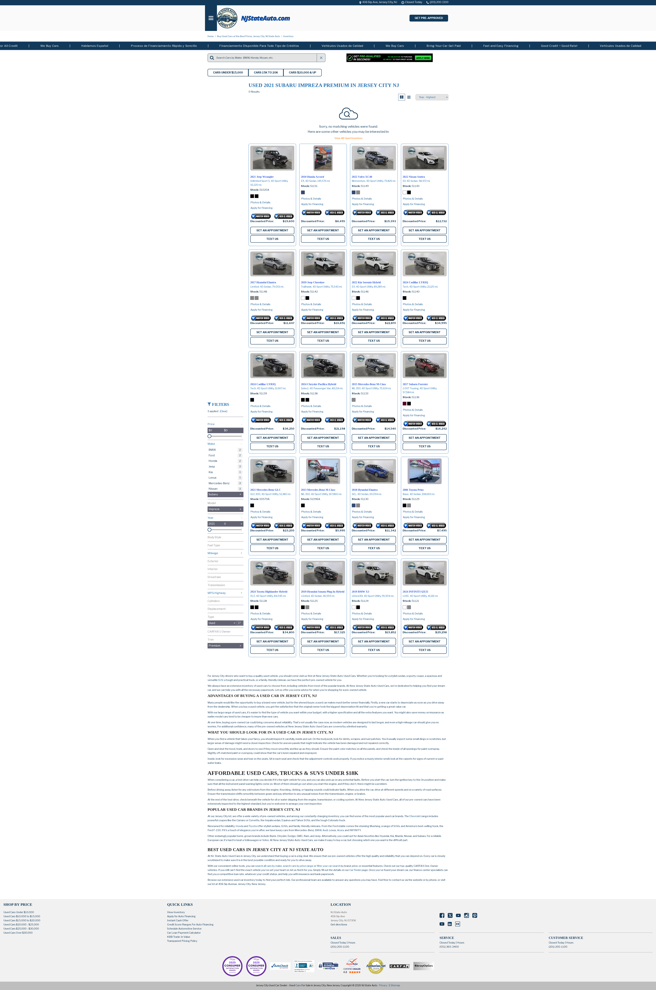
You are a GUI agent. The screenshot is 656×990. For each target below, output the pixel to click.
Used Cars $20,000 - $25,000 (21, 924)
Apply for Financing (261, 207)
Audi (325, 830)
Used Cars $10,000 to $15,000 (21, 916)
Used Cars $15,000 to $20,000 (21, 920)
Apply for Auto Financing (181, 916)
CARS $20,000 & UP (302, 72)
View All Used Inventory (348, 138)
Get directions (339, 924)
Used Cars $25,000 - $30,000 (21, 928)
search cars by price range (298, 865)
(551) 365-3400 (449, 946)
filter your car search (328, 865)
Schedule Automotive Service (184, 928)
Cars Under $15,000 (228, 72)
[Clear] (223, 411)
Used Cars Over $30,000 (18, 932)
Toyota (253, 826)
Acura (340, 830)
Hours (351, 942)
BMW (318, 830)
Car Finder (355, 870)
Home (211, 36)
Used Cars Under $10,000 (18, 912)
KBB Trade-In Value (178, 936)
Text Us (272, 239)
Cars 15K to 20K (266, 72)
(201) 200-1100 (340, 946)
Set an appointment (272, 230)
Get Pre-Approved (429, 18)
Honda (239, 826)
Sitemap (395, 985)
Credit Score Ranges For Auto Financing (190, 924)
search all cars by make (268, 865)
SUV (220, 680)
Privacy (383, 985)
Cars (298, 985)
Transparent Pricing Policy (182, 940)
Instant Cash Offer (177, 920)
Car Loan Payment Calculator (184, 932)
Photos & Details (260, 202)
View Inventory (176, 912)
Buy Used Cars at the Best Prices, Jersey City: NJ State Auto (249, 36)
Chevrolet (415, 816)
